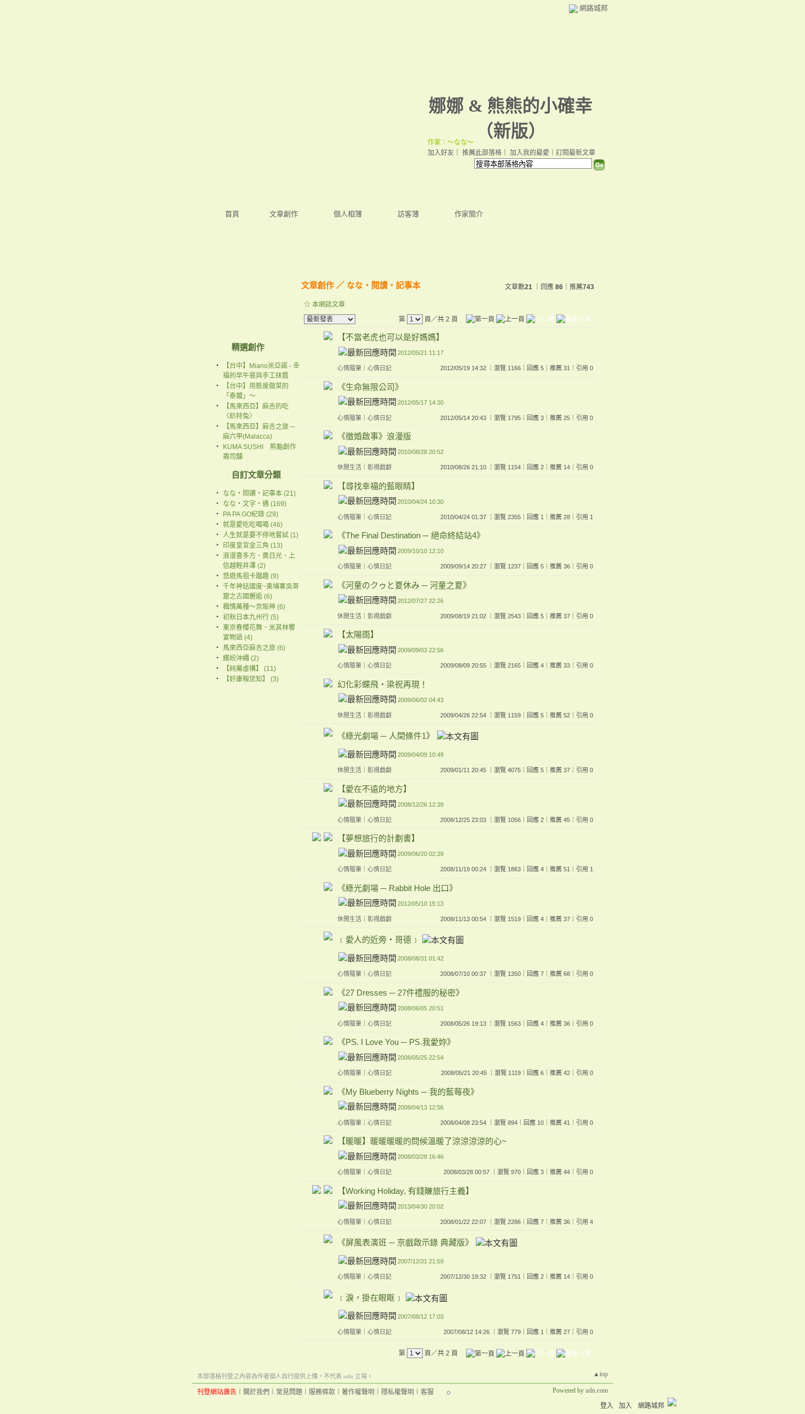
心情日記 (379, 368)
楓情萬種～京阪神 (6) (254, 607)
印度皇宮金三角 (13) (253, 545)
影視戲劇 (379, 467)
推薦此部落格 (482, 153)
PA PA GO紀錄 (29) (250, 514)
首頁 (232, 214)
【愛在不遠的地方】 (374, 789)
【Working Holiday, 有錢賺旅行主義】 (405, 1190)
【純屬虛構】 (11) (249, 668)
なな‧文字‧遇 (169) (254, 504)
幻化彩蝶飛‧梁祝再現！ (382, 684)
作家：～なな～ (451, 142)
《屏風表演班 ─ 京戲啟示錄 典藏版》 (405, 1243)
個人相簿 (348, 214)
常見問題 (289, 1392)
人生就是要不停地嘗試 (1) (260, 535)
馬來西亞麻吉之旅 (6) (254, 648)
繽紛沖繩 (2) (241, 658)
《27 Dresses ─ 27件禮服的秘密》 (400, 992)
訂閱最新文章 (575, 153)
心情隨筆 (349, 368)
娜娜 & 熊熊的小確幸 (511, 106)
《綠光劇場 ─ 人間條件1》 (385, 736)
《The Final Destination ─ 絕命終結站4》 (411, 535)
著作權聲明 (358, 1392)
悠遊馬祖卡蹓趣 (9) (251, 576)
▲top (600, 1374)
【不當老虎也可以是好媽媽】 (390, 337)
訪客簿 (408, 214)
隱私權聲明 (397, 1392)
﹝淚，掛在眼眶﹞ (370, 1297)
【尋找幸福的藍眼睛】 (378, 486)
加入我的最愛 (529, 153)
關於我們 (256, 1392)
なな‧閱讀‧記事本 (384, 285)
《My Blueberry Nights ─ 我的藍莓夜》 (408, 1091)
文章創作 (283, 214)
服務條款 (322, 1392)
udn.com (596, 1390)
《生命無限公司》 (370, 387)
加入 (625, 1406)
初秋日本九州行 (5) (251, 617)
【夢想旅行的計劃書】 (378, 838)
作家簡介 (469, 214)
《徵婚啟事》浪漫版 (374, 436)
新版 (510, 131)
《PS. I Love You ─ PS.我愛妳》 (396, 1042)
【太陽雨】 (357, 634)
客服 (427, 1392)
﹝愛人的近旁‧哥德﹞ (378, 940)
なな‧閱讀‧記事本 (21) (259, 493)
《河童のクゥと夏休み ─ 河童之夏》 (404, 585)
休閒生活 (349, 467)
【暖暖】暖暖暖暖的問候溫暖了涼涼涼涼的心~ (422, 1141)
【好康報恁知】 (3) (251, 679)
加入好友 (441, 153)
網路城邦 (593, 8)
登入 (606, 1406)
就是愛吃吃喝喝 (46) (253, 524)
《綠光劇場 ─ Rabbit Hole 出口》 (397, 888)
